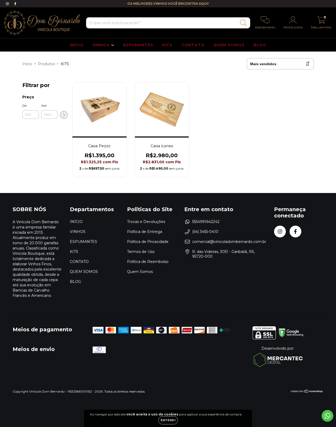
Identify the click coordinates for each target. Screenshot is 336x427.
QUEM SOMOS (229, 45)
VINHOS (102, 45)
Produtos (46, 64)
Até (43, 106)
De (24, 106)
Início (27, 64)
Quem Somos (140, 271)
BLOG (260, 45)
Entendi (168, 420)
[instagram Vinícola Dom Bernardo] (8, 3)
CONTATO (192, 45)
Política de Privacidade (148, 241)
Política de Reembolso (148, 261)
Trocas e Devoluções (146, 221)
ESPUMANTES (138, 45)
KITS (167, 45)
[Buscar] (243, 23)
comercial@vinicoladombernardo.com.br (229, 241)
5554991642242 (205, 221)
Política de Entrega (144, 231)
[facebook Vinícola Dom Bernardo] (15, 3)
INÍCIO (77, 45)
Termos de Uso (141, 251)
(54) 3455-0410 (205, 231)
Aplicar (64, 115)
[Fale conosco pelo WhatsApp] (327, 416)
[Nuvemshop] (307, 392)
